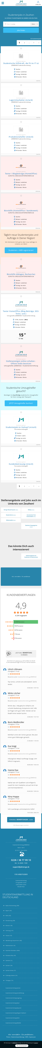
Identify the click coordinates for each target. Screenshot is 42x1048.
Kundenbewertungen (21, 595)
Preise (8, 1037)
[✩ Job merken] (21, 48)
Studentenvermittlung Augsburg (14, 998)
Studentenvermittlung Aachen (13, 988)
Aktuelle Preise (21, 886)
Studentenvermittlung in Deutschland (18, 896)
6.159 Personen (19, 622)
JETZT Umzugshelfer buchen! (21, 403)
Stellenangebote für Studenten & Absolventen (31, 556)
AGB (26, 1037)
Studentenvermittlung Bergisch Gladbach (16, 1013)
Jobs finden (21, 30)
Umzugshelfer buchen (21, 882)
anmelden (38, 4)
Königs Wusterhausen (11, 510)
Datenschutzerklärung (17, 1037)
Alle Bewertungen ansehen (21, 825)
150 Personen (18, 626)
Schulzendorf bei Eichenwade (31, 515)
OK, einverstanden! (22, 1045)
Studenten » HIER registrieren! (21, 250)
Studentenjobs (25, 234)
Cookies (36, 1043)
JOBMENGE (15, 1043)
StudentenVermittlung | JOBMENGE (21, 3)
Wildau (31, 510)
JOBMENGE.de (18, 661)
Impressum (32, 1037)
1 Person (17, 634)
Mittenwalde (11, 520)
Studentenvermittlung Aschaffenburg (15, 993)
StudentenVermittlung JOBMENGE (21, 576)
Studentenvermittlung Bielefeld (13, 1023)
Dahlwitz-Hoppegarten (31, 526)
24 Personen (18, 630)
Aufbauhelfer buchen (21, 884)
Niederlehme (11, 515)
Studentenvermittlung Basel (12, 1003)
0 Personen (18, 638)
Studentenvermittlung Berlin (12, 1018)
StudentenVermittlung (21, 880)
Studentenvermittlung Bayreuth (13, 1008)
